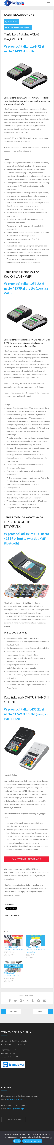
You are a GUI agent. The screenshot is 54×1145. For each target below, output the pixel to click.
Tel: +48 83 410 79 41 (13, 1119)
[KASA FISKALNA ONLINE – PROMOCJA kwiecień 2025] (35, 940)
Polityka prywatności (32, 1141)
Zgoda (17, 1141)
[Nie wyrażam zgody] (50, 1138)
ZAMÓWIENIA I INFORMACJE (26, 859)
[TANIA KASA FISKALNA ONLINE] (13, 966)
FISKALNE (18, 27)
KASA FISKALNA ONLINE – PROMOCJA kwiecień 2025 (35, 949)
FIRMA (11, 27)
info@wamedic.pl (14, 1099)
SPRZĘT (27, 27)
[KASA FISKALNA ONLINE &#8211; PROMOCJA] (13, 940)
